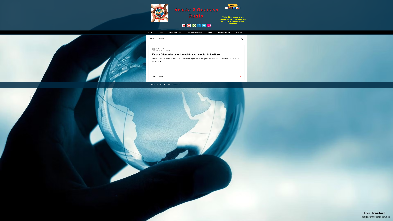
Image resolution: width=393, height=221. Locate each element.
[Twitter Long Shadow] (204, 25)
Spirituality (161, 39)
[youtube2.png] (184, 25)
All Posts (151, 39)
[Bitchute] (189, 25)
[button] (232, 6)
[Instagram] (209, 25)
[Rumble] (194, 25)
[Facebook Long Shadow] (199, 25)
